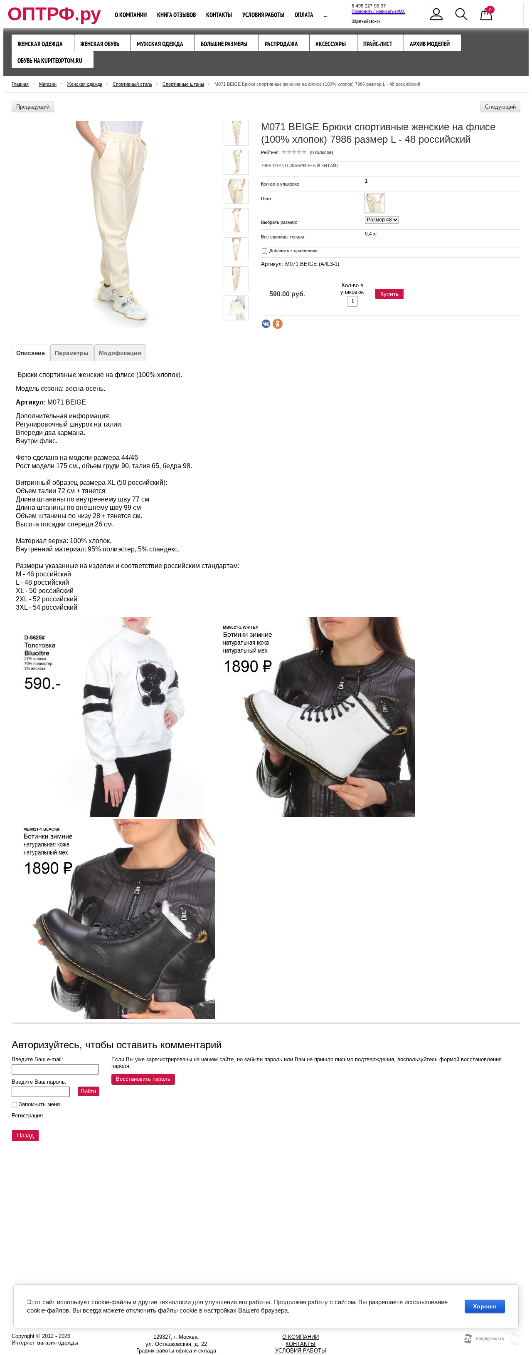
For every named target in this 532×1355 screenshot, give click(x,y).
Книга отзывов (176, 15)
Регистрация (27, 1115)
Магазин (48, 84)
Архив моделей (430, 44)
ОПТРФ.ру (54, 14)
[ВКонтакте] (266, 324)
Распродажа (281, 44)
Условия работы (263, 15)
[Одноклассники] (278, 324)
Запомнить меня (38, 1104)
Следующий (500, 107)
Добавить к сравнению (292, 250)
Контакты (219, 15)
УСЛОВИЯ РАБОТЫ (300, 1351)
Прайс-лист (377, 44)
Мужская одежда (160, 44)
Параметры (72, 353)
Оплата (304, 15)
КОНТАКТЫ (300, 1344)
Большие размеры (224, 44)
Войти (88, 1091)
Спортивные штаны (183, 84)
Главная (20, 84)
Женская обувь (99, 44)
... (326, 15)
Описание (30, 353)
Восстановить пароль (143, 1079)
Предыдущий (32, 107)
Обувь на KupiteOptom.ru (49, 61)
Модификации (120, 353)
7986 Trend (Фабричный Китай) (299, 165)
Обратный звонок (366, 21)
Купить (389, 293)
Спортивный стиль (132, 84)
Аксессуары (330, 44)
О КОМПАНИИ (300, 1337)
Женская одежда (40, 44)
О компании (131, 15)
